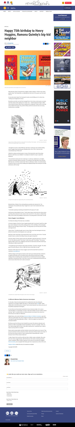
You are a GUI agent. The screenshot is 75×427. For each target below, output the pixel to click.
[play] (5, 8)
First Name (8, 382)
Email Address (9, 377)
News (4, 11)
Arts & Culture (16, 11)
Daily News (9, 393)
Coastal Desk (9, 395)
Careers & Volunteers (59, 413)
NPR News (6, 26)
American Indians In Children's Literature (32, 316)
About (36, 11)
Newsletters (49, 11)
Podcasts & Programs (27, 11)
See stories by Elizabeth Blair (17, 361)
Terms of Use (29, 411)
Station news (9, 400)
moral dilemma (16, 251)
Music (9, 11)
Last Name (8, 387)
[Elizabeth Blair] (7, 361)
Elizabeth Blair (10, 43)
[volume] (8, 8)
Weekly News (9, 394)
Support (42, 11)
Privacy (42, 413)
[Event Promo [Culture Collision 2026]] (62, 49)
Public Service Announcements (46, 411)
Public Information (30, 416)
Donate (68, 2)
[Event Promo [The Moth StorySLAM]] (62, 65)
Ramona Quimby (11, 341)
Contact (57, 411)
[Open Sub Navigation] (6, 11)
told (38, 303)
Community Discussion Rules (32, 413)
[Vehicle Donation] (62, 81)
